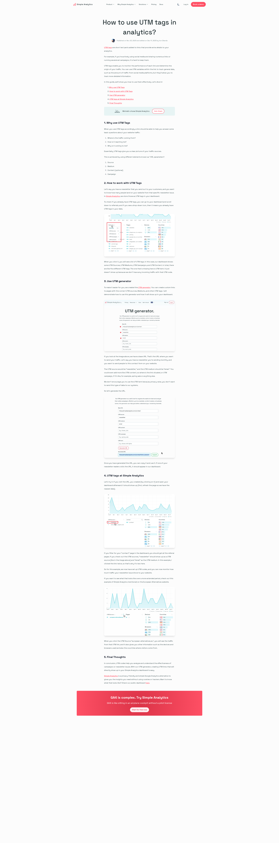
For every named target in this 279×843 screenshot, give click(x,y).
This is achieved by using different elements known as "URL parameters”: (134, 157)
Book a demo (198, 4)
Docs (161, 4)
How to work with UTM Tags (121, 91)
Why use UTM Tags (117, 87)
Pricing (153, 4)
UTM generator (144, 287)
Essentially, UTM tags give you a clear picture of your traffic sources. (133, 151)
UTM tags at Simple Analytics (121, 99)
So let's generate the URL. (114, 391)
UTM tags (108, 47)
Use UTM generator (117, 95)
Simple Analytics (113, 196)
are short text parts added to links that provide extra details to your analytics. (136, 49)
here (147, 683)
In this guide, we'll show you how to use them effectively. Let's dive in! (133, 82)
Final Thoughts (115, 103)
